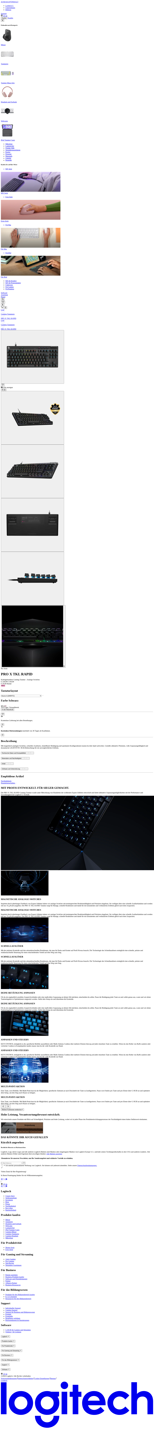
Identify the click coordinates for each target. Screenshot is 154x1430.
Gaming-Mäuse (10, 1232)
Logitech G (9, 6)
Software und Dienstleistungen (16, 1279)
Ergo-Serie (9, 1250)
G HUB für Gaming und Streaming (18, 1330)
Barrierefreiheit (10, 1210)
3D (4, 390)
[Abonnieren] (23, 1163)
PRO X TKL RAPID (8, 318)
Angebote (4, 295)
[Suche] (3, 299)
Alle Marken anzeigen (54, 1154)
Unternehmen (10, 8)
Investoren (9, 1200)
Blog (7, 1202)
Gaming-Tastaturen (8, 314)
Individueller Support (13, 1308)
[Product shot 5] (32, 578)
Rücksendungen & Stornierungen (17, 1320)
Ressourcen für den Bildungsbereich (18, 1299)
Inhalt (3, 764)
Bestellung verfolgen (12, 1318)
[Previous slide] (3, 1106)
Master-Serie (9, 1248)
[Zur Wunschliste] (3, 385)
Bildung (8, 10)
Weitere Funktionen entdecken (12, 1110)
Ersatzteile (9, 1316)
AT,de (5, 16)
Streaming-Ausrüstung (13, 1265)
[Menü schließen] (2, 20)
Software (4, 293)
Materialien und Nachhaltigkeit (11, 758)
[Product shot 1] (32, 357)
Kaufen (4, 18)
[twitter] (4, 1179)
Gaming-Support (11, 1310)
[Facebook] (6, 1179)
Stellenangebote (11, 1198)
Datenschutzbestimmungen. (87, 1165)
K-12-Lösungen (11, 1297)
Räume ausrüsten (11, 1275)
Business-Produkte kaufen (14, 1277)
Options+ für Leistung (13, 1332)
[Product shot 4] (32, 525)
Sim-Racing (9, 1263)
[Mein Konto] (2, 305)
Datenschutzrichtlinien (25, 1378)
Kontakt (8, 1314)
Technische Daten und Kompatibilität (14, 753)
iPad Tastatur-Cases (12, 1230)
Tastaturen (9, 1222)
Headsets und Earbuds (13, 1224)
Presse (7, 1204)
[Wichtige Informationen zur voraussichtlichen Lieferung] (2, 724)
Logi (2, 310)
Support (4, 14)
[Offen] (5, 307)
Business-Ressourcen (13, 1285)
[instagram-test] (2, 1179)
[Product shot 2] (32, 418)
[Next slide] (8, 1106)
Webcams (8, 1226)
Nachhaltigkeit (10, 1206)
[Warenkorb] (2, 308)
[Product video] (33, 636)
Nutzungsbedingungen (9, 1378)
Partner (7, 1281)
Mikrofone (9, 1238)
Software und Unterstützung (11, 769)
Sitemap (53, 1378)
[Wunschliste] (3, 302)
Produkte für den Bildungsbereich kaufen (20, 1295)
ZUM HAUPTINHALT (9, 2)
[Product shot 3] (32, 471)
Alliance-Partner (11, 1283)
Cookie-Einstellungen (41, 1378)
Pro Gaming (9, 1261)
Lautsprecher (10, 1228)
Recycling (9, 1208)
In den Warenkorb (7, 709)
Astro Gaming (10, 1259)
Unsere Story (10, 1196)
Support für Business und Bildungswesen (20, 1312)
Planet (3, 297)
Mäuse (7, 1220)
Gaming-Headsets (11, 1236)
